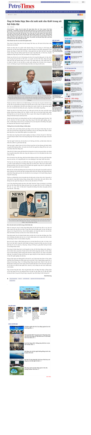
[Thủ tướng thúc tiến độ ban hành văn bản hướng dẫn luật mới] (67, 102)
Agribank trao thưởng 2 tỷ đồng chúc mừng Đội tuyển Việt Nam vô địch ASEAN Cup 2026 (77, 122)
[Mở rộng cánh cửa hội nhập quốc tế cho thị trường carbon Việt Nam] (17, 371)
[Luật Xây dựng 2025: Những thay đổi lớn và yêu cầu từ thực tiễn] (17, 346)
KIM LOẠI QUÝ (76, 11)
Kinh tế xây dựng (57, 2)
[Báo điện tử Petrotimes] (21, 6)
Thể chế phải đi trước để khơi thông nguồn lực (76, 57)
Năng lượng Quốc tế (50, 2)
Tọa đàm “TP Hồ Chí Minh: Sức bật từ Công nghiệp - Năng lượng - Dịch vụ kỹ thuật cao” (76, 41)
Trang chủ (10, 14)
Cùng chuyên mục (13, 324)
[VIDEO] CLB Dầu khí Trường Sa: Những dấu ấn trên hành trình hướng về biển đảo (77, 79)
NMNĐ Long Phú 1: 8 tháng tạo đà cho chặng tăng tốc (77, 83)
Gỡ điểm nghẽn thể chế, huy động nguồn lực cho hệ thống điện (37, 327)
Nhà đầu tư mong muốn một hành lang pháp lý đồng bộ (76, 47)
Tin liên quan (11, 305)
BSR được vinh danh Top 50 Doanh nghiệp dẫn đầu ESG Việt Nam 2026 (76, 73)
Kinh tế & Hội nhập (31, 11)
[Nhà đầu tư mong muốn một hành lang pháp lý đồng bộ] (67, 48)
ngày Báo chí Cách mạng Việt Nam (37, 278)
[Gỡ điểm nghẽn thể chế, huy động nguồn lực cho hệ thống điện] (17, 330)
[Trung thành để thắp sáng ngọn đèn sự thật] (43, 309)
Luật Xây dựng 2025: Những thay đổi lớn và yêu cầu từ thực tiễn (37, 343)
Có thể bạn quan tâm (70, 68)
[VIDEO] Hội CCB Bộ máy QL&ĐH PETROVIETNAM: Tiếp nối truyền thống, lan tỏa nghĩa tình (76, 89)
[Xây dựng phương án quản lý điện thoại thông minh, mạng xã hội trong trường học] (11, 309)
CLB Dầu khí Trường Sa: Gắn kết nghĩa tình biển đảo (76, 94)
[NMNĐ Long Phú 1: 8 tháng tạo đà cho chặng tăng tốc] (67, 84)
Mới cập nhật (56, 40)
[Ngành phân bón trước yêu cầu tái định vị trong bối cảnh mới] (67, 63)
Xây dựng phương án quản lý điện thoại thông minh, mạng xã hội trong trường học (11, 316)
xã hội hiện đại (26, 278)
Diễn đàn (15, 14)
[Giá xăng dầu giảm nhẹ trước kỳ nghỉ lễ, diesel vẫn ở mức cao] (67, 112)
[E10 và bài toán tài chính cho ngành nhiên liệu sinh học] (67, 53)
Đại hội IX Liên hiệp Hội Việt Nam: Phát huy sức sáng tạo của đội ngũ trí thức (37, 360)
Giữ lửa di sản (43, 2)
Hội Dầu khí (18, 11)
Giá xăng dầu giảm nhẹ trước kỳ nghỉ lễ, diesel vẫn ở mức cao (77, 111)
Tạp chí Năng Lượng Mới (66, 2)
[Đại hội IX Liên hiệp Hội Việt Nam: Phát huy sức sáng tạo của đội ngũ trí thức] (17, 363)
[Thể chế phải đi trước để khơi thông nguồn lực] (67, 58)
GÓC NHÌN (38, 11)
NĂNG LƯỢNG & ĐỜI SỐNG (47, 11)
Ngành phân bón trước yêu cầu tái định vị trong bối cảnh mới (77, 62)
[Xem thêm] (48, 376)
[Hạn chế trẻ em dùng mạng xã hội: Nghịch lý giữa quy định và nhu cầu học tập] (19, 309)
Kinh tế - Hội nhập (72, 98)
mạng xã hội (12, 280)
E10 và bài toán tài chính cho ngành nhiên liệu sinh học (76, 52)
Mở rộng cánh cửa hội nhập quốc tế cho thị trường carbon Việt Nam (35, 368)
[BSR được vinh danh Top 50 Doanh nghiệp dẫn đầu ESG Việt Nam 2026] (67, 74)
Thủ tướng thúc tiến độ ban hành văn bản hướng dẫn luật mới (76, 101)
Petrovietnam (70, 70)
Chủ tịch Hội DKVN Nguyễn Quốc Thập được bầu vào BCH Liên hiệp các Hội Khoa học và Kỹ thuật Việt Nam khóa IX (37, 336)
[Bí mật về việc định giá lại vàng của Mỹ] (67, 117)
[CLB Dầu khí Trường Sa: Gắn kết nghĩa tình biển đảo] (67, 95)
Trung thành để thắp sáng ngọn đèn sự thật (43, 313)
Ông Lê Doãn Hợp (13, 278)
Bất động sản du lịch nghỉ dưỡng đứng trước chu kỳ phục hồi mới (37, 352)
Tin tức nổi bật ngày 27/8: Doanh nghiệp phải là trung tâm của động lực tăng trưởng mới (77, 106)
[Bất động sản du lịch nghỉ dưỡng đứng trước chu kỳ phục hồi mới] (17, 355)
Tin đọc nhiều (68, 38)
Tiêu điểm (24, 11)
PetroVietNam (12, 11)
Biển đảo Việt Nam (68, 11)
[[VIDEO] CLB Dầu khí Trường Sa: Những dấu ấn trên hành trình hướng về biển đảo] (67, 79)
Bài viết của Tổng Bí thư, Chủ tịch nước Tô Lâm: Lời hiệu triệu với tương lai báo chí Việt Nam (35, 316)
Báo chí (20, 278)
